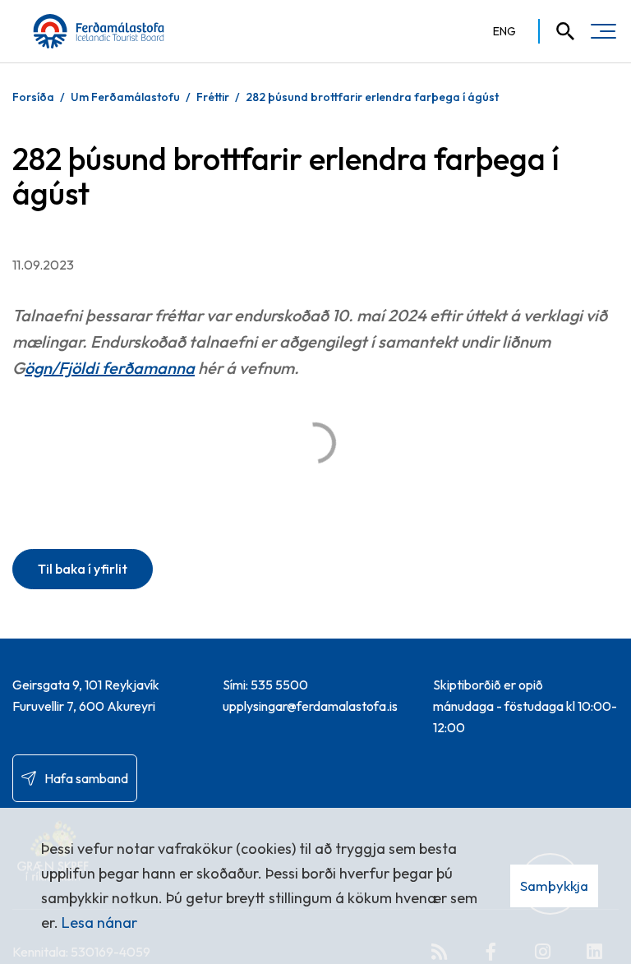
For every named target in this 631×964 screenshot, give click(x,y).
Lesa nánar (99, 922)
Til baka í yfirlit (82, 568)
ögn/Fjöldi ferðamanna (110, 367)
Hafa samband (86, 778)
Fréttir (212, 97)
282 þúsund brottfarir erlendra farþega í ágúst (372, 97)
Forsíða (33, 97)
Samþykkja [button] (554, 885)
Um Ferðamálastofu (125, 97)
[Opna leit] (558, 31)
